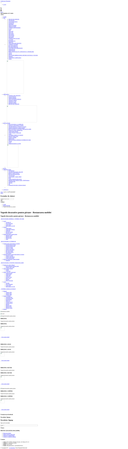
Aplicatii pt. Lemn (12, 101)
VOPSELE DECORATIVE (14, 95)
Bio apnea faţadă (9, 250)
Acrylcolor (11, 39)
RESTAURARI (6, 123)
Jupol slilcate (8, 253)
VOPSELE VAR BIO (13, 44)
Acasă (4, 204)
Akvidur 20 (8, 222)
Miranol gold (8, 236)
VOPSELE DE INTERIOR (14, 27)
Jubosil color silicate (10, 249)
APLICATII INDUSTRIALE (15, 99)
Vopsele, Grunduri (12, 137)
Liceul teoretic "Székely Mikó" (15, 176)
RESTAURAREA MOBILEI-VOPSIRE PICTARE (20, 140)
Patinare (11, 138)
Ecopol (10, 28)
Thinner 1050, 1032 (10, 267)
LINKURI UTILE (7, 169)
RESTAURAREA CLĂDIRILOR (8, 241)
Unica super (8, 224)
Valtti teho (8, 230)
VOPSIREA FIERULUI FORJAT (16, 135)
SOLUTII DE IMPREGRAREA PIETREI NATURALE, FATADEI (23, 55)
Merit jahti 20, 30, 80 (10, 226)
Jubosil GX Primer (12, 25)
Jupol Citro (11, 32)
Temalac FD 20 (9, 302)
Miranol (7, 304)
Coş (2, 12)
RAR (10, 178)
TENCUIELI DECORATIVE (15, 43)
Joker (7, 239)
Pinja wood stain (9, 280)
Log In (4, 4)
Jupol (10, 30)
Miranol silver (9, 238)
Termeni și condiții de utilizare (9, 436)
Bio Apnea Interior (13, 46)
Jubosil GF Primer (12, 26)
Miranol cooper (9, 235)
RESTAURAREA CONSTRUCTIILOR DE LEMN (20, 129)
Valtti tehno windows (10, 229)
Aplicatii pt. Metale (13, 100)
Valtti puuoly (8, 274)
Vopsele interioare (12, 96)
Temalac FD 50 (9, 303)
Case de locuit (11, 175)
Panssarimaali (9, 299)
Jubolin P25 (12, 49)
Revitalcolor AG (12, 40)
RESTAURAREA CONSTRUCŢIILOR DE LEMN (12, 262)
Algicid (10, 52)
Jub (9, 184)
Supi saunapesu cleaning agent (12, 266)
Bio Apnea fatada (13, 45)
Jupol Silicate (11, 34)
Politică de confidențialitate (9, 435)
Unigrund (11, 22)
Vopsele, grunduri (7, 296)
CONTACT (5, 189)
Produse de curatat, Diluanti (16, 130)
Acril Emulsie (13, 21)
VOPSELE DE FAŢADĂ (14, 38)
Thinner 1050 (9, 292)
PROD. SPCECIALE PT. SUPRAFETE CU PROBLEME (21, 51)
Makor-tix (8, 300)
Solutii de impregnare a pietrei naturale (17, 128)
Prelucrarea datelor (7, 433)
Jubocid (10, 54)
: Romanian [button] (5, 1)
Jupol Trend (11, 33)
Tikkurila (10, 182)
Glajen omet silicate (10, 258)
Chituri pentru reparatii (13, 131)
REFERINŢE (11, 170)
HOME (4, 16)
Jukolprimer (11, 24)
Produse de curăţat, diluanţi (9, 265)
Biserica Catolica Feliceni (14, 173)
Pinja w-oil (8, 278)
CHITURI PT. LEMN (15, 57)
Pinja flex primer (9, 232)
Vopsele (10, 141)
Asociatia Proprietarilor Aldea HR (16, 172)
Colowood (8, 271)
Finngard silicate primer (11, 244)
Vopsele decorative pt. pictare (15, 143)
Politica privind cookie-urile (9, 434)
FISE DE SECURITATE (14, 19)
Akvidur (7, 283)
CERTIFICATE (12, 181)
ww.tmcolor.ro (12, 447)
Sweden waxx (9, 277)
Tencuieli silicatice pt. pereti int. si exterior (17, 126)
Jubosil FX (11, 42)
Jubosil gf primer (9, 247)
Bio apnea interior (9, 252)
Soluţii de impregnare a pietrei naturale (11, 259)
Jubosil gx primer (9, 248)
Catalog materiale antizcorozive (15, 179)
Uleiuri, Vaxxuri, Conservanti (15, 132)
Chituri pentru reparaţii (8, 268)
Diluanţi (5, 291)
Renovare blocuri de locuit (14, 174)
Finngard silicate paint (10, 246)
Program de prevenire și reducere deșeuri (17, 185)
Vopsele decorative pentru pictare (10, 234)
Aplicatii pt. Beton (12, 102)
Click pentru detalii (5, 337)
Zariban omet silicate (10, 256)
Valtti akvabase (9, 273)
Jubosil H (11, 56)
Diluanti (13, 136)
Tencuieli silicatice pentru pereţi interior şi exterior (13, 254)
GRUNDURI (11, 20)
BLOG (4, 168)
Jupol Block (11, 37)
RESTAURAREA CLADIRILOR (16, 124)
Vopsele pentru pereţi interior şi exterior (11, 243)
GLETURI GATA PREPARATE (16, 48)
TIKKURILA (6, 94)
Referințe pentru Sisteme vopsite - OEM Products (19, 180)
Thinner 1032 (9, 293)
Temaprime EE (9, 297)
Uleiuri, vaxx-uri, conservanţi (9, 272)
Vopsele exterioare (12, 98)
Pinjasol (7, 279)
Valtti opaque (8, 228)
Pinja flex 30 (8, 233)
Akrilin (10, 59)
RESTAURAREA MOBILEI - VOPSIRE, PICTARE (12, 218)
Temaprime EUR (9, 298)
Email (2, 425)
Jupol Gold (11, 31)
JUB (4, 18)
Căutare (2, 199)
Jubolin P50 (12, 50)
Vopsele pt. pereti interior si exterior (16, 125)
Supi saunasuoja (9, 223)
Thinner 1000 (9, 294)
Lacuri (10, 134)
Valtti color (8, 275)
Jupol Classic (11, 36)
